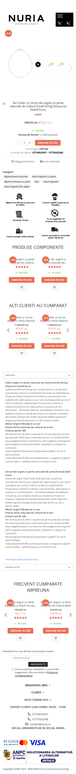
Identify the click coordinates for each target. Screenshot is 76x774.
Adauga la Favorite (24, 161)
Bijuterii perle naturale (16, 176)
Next (70, 68)
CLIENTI (36, 692)
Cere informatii (51, 161)
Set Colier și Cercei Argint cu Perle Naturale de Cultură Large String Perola (21, 319)
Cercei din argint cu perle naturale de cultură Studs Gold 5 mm (54, 261)
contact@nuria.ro (40, 724)
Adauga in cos (48, 142)
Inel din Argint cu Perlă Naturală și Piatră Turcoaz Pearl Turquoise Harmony (20, 604)
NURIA (38, 114)
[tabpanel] (38, 64)
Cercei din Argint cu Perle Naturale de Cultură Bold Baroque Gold (56, 604)
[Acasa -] (26, 20)
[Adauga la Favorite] (22, 287)
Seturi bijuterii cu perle (44, 176)
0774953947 (40, 714)
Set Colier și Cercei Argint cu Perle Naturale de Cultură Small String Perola (54, 319)
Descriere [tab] (10, 375)
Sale (37, 181)
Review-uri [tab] (12, 567)
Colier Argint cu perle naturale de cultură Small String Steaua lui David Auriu (21, 261)
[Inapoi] (2, 103)
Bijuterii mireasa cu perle (17, 181)
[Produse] (60, 17)
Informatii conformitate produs (21, 559)
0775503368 (40, 719)
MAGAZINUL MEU (36, 685)
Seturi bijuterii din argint (17, 186)
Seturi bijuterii (50, 181)
